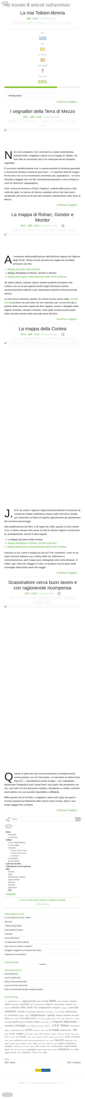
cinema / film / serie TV (40, 598)
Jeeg (6, 1030)
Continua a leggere (67, 101)
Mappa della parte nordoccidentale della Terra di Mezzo (37, 276)
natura (29, 1037)
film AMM (75, 1015)
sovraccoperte (57, 1046)
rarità (75, 1040)
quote (51, 1040)
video (19, 1052)
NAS (17, 1037)
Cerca (78, 819)
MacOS (12, 1034)
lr (72, 1030)
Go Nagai (8, 1022)
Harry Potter (44, 1022)
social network (25, 1046)
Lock (35, 18)
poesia (11, 1040)
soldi (37, 1046)
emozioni (12, 1015)
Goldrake (76, 1018)
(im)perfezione (13, 1001)
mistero (54, 1034)
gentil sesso (69, 1018)
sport (7, 1049)
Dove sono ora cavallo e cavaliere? (18, 946)
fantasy (59, 1015)
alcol (39, 1001)
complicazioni (44, 1007)
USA (71, 1049)
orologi (51, 1037)
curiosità (20, 1011)
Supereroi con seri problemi (15, 954)
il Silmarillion (40, 23)
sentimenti (71, 1043)
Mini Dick (8, 922)
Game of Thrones (56, 1018)
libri (29, 18)
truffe (49, 1049)
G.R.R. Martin (41, 1018)
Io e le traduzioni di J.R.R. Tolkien (18, 918)
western (35, 1052)
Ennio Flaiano (42, 904)
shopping (8, 1046)
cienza (11, 872)
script (54, 1043)
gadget (48, 1018)
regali (7, 1043)
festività (66, 1015)
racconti (59, 1040)
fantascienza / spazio (42, 1015)
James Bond (74, 1026)
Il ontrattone (13, 858)
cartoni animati (59, 1004)
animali (65, 1001)
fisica (7, 1018)
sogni (32, 1046)
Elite (6, 1015)
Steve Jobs (21, 1049)
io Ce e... (47, 1026)
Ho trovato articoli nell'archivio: (37, 4)
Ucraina (54, 1049)
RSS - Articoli (10, 1062)
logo (46, 1030)
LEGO (29, 1030)
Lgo (10, 874)
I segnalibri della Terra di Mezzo (42, 111)
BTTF (32, 1004)
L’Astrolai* (14, 856)
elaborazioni (71, 1011)
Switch (39, 1049)
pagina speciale (59, 1037)
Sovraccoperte (13, 861)
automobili (24, 1004)
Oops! (46, 1037)
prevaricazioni (39, 1040)
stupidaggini (31, 1049)
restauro (29, 1043)
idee (50, 1022)
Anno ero (12, 835)
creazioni (12, 121)
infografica (40, 1026)
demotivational (30, 1012)
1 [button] (21, 781)
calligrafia (22, 598)
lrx (75, 1030)
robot (35, 1043)
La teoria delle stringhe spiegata (27, 989)
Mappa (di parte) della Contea (23, 269)
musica (12, 1037)
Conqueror (64, 1008)
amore (59, 1001)
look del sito (65, 1030)
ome (8, 832)
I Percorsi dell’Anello (19, 982)
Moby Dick (61, 1034)
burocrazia (39, 1004)
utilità (76, 1049)
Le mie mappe (13, 845)
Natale (23, 1037)
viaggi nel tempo (10, 1052)
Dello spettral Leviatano (14, 930)
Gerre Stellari (13, 880)
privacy (47, 1040)
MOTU (7, 1037)
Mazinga (31, 1034)
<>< (6, 1001)
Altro (8, 869)
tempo (45, 1049)
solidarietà (43, 1046)
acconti (11, 882)
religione (23, 1043)
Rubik (39, 1043)
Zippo (45, 1052)
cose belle (73, 1007)
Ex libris (21, 1015)
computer (56, 1008)
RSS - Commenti (74, 1062)
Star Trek (14, 1049)
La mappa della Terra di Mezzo (17, 942)
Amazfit (45, 1001)
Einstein (61, 1012)
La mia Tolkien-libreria (42, 12)
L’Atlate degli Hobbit (18, 850)
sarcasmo (49, 1043)
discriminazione (50, 1012)
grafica (16, 1022)
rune (43, 1043)
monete (67, 1034)
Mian (36, 1034)
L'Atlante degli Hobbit (13, 926)
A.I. (20, 1001)
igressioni (12, 887)
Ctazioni (11, 885)
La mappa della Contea (42, 328)
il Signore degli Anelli (23, 23)
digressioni (41, 1012)
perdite (67, 1037)
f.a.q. (27, 1015)
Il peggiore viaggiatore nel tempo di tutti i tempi (23, 950)
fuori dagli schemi (28, 1018)
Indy (28, 1026)
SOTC (48, 1046)
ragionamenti (69, 1040)
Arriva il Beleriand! (12, 938)
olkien (9, 840)
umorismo (63, 1049)
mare (26, 1034)
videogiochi (26, 1052)
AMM (13, 598)
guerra (22, 1022)
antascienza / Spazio (16, 877)
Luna (6, 1034)
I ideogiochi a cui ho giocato (18, 866)
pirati (6, 1040)
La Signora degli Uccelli (16, 1030)
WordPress (61, 1083)
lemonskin (37, 1030)
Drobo (56, 1012)
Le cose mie (12, 837)
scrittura (61, 1043)
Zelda (40, 1052)
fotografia (16, 1018)
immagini (20, 1025)
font (11, 1018)
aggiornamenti (29, 1001)
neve (34, 1037)
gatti (63, 1018)
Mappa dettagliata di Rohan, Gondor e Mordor (32, 543)
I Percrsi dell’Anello (18, 853)
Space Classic (70, 1046)
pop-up (31, 1040)
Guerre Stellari (33, 1022)
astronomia (15, 1004)
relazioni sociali (14, 1043)
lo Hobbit (67, 23)
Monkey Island (75, 1034)
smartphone (17, 1046)
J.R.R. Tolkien (54, 23)
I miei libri (11, 848)
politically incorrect (21, 1040)
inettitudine (33, 1026)
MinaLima (47, 1034)
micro (41, 1034)
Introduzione (15, 95)
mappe (42, 125)
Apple (7, 1004)
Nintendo (40, 1037)
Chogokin (68, 1004)
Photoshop (75, 1037)
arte (25, 117)
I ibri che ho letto (13, 864)
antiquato (73, 1001)
